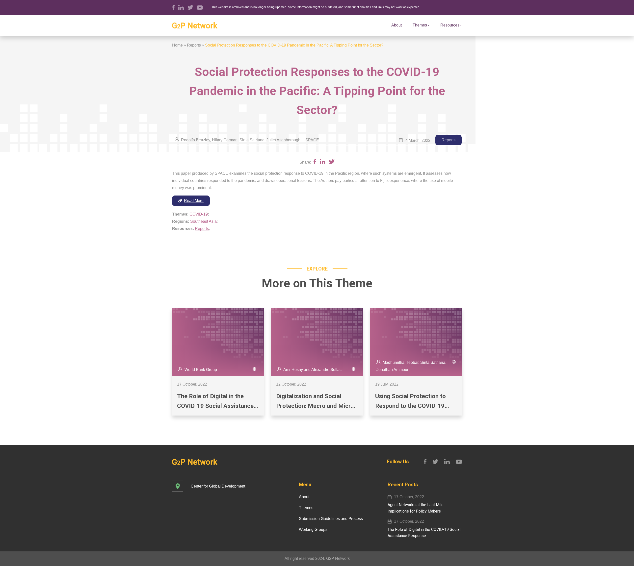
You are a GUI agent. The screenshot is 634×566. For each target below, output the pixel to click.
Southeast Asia (203, 221)
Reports (194, 45)
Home (177, 45)
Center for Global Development (218, 486)
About (396, 25)
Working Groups (313, 529)
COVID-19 (198, 214)
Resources (449, 25)
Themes (420, 25)
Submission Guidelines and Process (331, 519)
